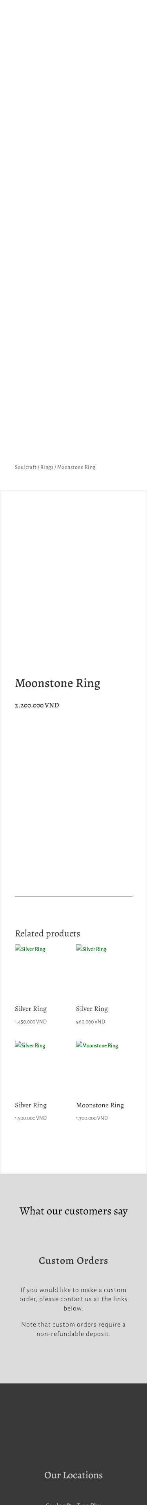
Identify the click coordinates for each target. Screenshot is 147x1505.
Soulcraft (26, 467)
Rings (47, 467)
